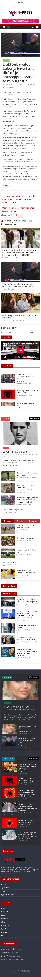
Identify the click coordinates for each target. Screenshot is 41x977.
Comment (34, 521)
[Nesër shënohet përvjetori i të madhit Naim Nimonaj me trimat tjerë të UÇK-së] (8, 497)
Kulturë (7, 703)
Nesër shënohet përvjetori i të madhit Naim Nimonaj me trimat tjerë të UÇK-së (27, 500)
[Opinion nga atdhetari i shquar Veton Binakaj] (8, 375)
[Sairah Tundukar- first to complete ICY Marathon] (9, 524)
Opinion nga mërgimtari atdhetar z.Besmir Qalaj (18, 209)
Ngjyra (3, 908)
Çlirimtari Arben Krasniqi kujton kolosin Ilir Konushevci (27, 638)
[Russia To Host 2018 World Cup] (9, 548)
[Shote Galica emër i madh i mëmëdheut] (8, 484)
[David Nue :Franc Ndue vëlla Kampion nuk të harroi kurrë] (8, 400)
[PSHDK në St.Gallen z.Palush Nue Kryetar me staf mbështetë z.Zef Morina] (9, 610)
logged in (14, 332)
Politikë (6, 60)
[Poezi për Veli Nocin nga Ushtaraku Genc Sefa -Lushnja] (9, 737)
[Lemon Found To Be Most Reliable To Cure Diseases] (9, 569)
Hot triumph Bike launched (26, 538)
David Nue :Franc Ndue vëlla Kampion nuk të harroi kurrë (27, 401)
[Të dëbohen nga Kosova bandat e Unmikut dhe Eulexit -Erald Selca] (20, 263)
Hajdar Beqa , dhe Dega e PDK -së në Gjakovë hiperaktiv (27, 600)
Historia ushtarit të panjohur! (13, 510)
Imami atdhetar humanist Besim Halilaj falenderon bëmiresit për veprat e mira (27, 834)
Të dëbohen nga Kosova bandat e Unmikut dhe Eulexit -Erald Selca (18, 285)
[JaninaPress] (3, 27)
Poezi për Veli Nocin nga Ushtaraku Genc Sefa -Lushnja (26, 740)
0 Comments (9, 87)
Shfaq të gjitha (34, 418)
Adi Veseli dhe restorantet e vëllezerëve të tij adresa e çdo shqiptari (27, 767)
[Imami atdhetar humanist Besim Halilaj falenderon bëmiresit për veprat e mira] (9, 831)
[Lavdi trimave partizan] (20, 423)
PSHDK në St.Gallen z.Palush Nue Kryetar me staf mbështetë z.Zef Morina (27, 613)
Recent (21, 521)
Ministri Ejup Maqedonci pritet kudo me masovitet (19, 316)
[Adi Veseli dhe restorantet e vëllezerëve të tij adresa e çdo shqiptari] (9, 763)
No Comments (19, 565)
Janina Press (22, 84)
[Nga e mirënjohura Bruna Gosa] (8, 387)
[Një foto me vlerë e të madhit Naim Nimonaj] (8, 472)
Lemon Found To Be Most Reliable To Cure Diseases (26, 571)
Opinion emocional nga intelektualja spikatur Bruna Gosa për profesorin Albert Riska (27, 807)
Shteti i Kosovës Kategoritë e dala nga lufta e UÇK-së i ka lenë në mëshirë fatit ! (19, 199)
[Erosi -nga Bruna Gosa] (20, 682)
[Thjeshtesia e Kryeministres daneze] (9, 624)
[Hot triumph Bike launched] (9, 536)
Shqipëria (4, 912)
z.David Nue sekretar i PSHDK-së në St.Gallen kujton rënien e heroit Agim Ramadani (27, 652)
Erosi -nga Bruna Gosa (17, 706)
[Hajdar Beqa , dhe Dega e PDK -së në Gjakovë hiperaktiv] (9, 598)
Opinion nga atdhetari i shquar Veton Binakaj (26, 779)
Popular (9, 521)
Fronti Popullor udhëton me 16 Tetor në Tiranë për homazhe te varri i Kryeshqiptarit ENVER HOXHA (19, 252)
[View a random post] (37, 27)
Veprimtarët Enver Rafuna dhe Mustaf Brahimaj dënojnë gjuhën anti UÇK (27, 792)
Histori (6, 448)
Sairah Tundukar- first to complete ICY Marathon (25, 526)
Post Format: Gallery (10, 562)
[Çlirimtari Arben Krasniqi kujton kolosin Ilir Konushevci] (9, 636)
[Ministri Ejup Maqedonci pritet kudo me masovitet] (20, 294)
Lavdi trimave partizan (15, 451)
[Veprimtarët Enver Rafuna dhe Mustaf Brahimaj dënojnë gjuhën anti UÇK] (9, 789)
